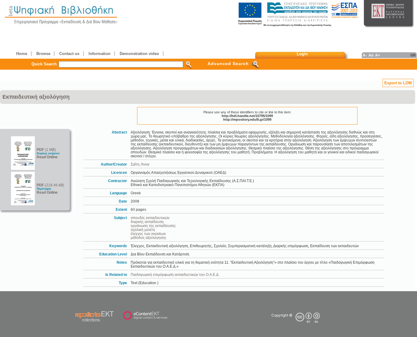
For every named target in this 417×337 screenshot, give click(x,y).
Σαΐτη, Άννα (140, 164)
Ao (370, 55)
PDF (40, 150)
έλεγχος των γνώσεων (148, 234)
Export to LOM (398, 83)
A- (365, 55)
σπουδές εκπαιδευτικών (150, 218)
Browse (43, 53)
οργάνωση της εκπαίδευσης (153, 226)
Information (100, 53)
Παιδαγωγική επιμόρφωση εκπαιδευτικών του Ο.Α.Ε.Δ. (175, 275)
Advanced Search (228, 63)
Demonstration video (139, 53)
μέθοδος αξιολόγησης (148, 238)
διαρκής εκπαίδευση (147, 222)
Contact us (69, 53)
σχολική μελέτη (143, 230)
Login (302, 54)
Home (21, 53)
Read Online (47, 157)
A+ (377, 55)
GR (413, 55)
